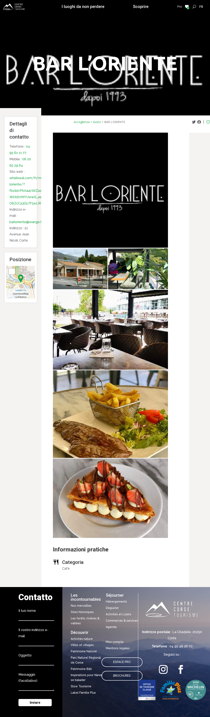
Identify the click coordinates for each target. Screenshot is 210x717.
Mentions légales (118, 648)
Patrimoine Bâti (81, 669)
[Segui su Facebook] (180, 669)
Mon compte (115, 642)
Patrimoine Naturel (84, 651)
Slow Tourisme (81, 686)
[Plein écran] (12, 271)
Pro (179, 6)
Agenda (111, 627)
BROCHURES (122, 675)
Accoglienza (82, 122)
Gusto (97, 122)
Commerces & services (122, 620)
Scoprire (140, 6)
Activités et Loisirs (118, 614)
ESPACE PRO (122, 662)
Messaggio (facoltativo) (27, 678)
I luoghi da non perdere (83, 6)
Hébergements (116, 601)
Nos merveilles (81, 605)
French (201, 7)
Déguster (112, 608)
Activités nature (82, 638)
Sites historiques (82, 612)
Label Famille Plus (83, 692)
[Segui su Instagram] (163, 669)
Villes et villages (82, 645)
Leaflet (19, 290)
